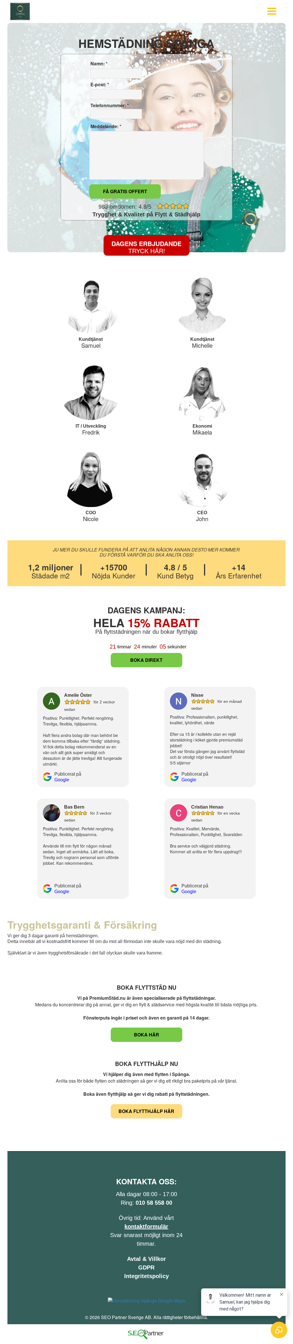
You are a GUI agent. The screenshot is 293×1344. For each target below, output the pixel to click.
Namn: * (98, 63)
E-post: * (99, 84)
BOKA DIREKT (146, 660)
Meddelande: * (105, 126)
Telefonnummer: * (109, 105)
